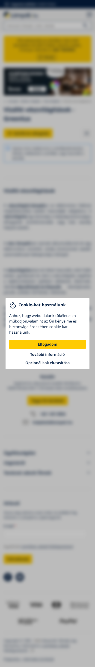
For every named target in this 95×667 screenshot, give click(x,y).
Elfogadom (47, 344)
